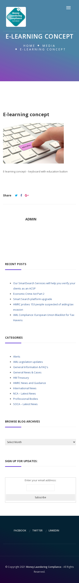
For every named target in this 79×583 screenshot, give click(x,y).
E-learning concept (26, 114)
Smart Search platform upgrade (32, 299)
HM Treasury (21, 377)
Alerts (16, 356)
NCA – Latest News (24, 393)
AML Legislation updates (28, 362)
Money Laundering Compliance (43, 567)
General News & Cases (27, 372)
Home (29, 46)
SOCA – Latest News (25, 404)
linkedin (54, 530)
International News (24, 388)
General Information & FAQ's (30, 367)
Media (49, 46)
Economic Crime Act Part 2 (28, 294)
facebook (20, 530)
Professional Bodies (25, 399)
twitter (37, 530)
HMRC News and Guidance (29, 383)
